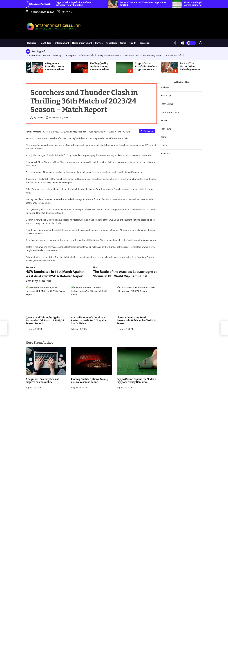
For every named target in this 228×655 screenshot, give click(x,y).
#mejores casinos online (110, 55)
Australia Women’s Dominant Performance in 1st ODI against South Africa (89, 320)
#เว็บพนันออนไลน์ (87, 55)
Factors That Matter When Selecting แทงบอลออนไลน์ (190, 68)
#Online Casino (33, 55)
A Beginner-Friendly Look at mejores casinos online (54, 68)
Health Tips (45, 43)
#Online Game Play (52, 55)
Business (31, 43)
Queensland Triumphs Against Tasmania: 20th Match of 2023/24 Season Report (45, 320)
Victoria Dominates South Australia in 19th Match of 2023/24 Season (136, 320)
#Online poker (70, 55)
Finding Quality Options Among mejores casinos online (99, 68)
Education (145, 43)
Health (133, 43)
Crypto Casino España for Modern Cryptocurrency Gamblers (57, 3)
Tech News (111, 43)
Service (99, 43)
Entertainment (62, 43)
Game (123, 43)
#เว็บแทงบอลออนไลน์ (173, 55)
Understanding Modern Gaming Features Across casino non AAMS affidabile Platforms (191, 3)
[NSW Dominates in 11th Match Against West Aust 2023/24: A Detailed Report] (3, 328)
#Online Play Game (152, 55)
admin (40, 117)
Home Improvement (82, 43)
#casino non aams (132, 55)
